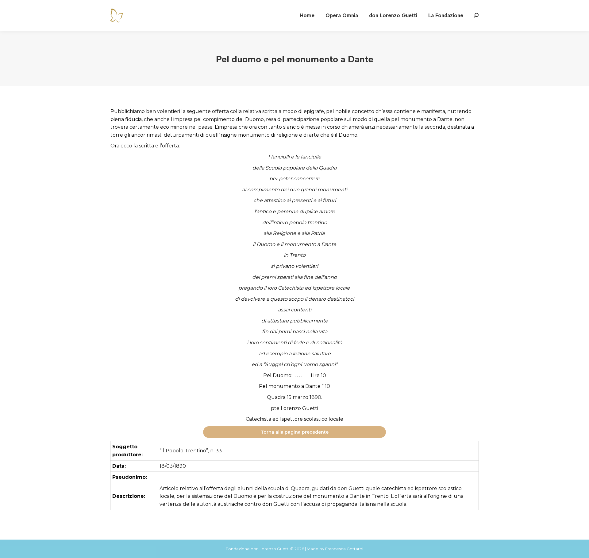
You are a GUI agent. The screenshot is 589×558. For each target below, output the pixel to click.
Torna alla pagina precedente (295, 432)
